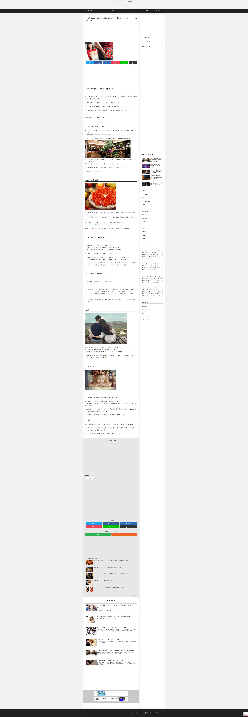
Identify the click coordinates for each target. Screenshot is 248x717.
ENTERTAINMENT (147, 201)
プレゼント (93, 478)
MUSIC (144, 231)
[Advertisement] (111, 31)
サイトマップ (145, 316)
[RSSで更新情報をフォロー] (124, 534)
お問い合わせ (145, 320)
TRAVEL (144, 235)
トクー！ (111, 355)
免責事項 (144, 313)
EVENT (144, 204)
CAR (143, 198)
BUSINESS (145, 194)
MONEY (144, 228)
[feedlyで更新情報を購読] (98, 534)
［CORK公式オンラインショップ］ (94, 171)
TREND (144, 238)
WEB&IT (144, 242)
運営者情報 (145, 306)
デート (88, 478)
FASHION (144, 208)
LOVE (88, 475)
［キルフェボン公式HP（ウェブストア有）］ (97, 225)
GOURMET (145, 218)
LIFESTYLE (145, 221)
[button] (162, 41)
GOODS (144, 214)
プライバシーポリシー (147, 309)
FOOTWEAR (145, 211)
